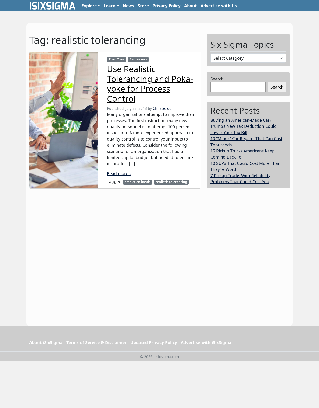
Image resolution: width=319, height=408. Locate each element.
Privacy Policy (166, 5)
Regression (138, 59)
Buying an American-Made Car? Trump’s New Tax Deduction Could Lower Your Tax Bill (243, 126)
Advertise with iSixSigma (206, 342)
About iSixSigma (46, 342)
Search (216, 79)
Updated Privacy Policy (153, 342)
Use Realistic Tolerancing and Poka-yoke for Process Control (150, 83)
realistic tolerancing (171, 182)
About (190, 5)
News (128, 5)
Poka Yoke (116, 59)
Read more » (119, 173)
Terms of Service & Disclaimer (96, 342)
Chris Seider (163, 108)
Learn (110, 5)
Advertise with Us (219, 5)
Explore (89, 5)
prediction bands (137, 182)
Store (143, 5)
